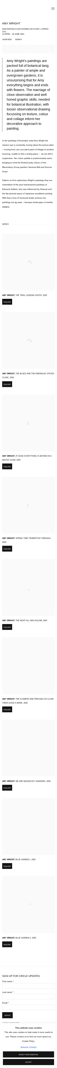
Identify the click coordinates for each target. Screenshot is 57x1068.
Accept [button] (28, 1062)
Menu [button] (52, 9)
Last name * (7, 992)
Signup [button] (7, 1015)
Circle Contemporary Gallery (16, 9)
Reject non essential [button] (28, 1054)
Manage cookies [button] (29, 1047)
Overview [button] (7, 40)
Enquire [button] (7, 302)
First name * (7, 981)
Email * (5, 1003)
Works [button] (18, 40)
